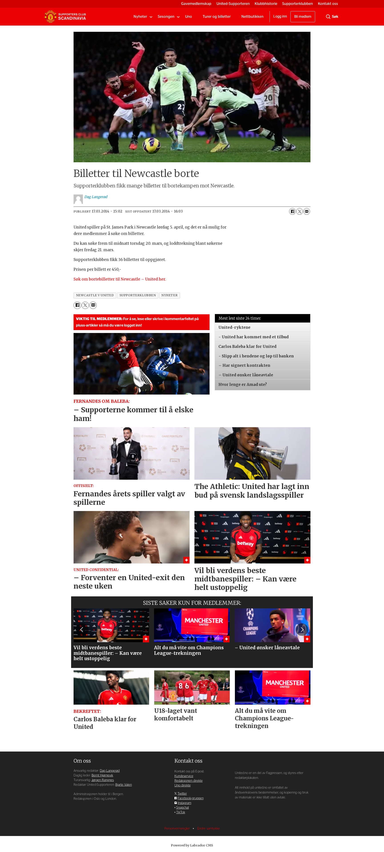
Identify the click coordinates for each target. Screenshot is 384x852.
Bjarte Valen (123, 784)
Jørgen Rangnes (102, 780)
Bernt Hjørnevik (102, 775)
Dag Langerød (110, 770)
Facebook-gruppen (191, 798)
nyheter (169, 295)
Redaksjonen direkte (188, 780)
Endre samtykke (208, 828)
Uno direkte (182, 785)
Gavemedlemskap (196, 4)
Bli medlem (302, 16)
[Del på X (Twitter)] (299, 211)
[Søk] (328, 16)
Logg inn (280, 16)
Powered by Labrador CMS (192, 845)
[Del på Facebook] (292, 211)
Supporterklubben (297, 4)
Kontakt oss (328, 4)
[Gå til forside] (65, 17)
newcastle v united (95, 295)
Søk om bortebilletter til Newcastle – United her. (120, 279)
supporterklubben (138, 295)
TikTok (180, 812)
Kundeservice (183, 776)
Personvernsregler (177, 828)
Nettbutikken (252, 16)
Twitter (182, 793)
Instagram (184, 803)
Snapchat (182, 807)
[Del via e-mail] (306, 211)
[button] (82, 629)
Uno (188, 16)
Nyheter (140, 16)
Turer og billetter (217, 16)
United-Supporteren (233, 4)
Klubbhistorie (266, 4)
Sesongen (166, 16)
